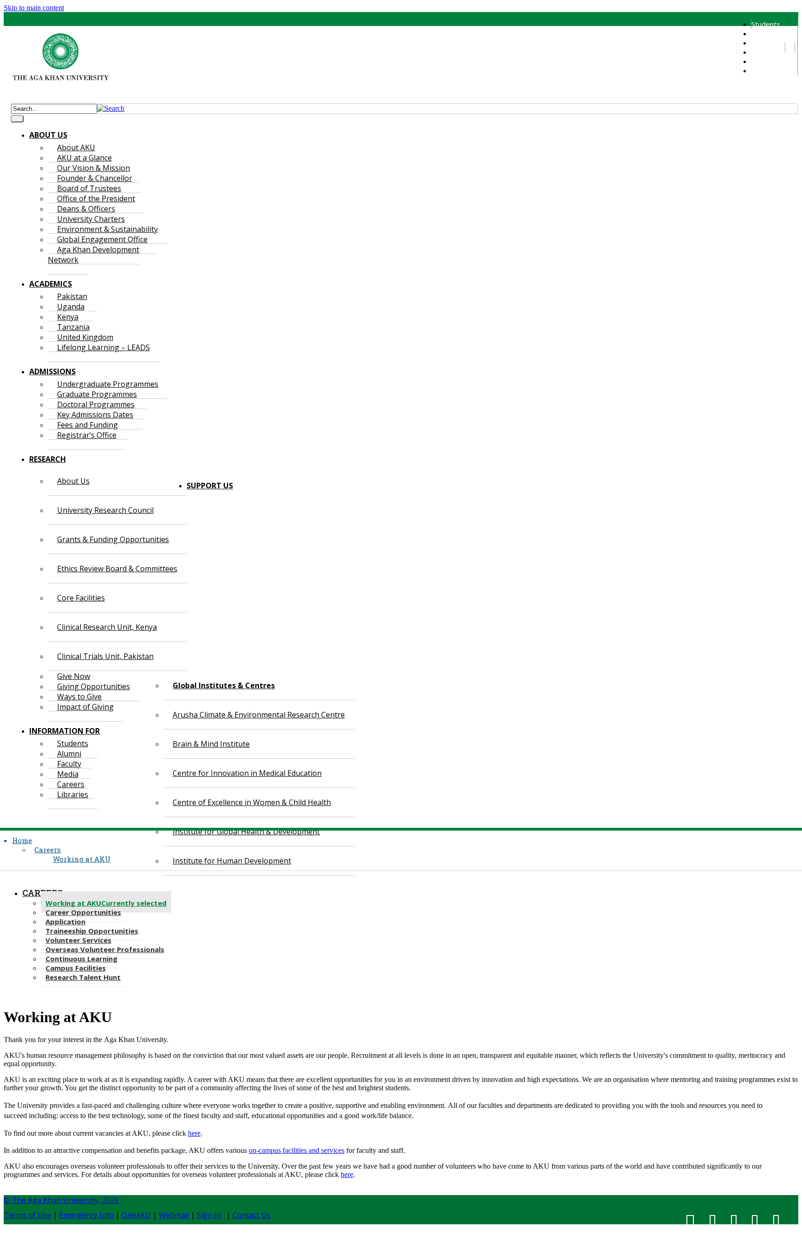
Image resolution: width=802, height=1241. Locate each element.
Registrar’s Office (86, 435)
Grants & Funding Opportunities (113, 539)
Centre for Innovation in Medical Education (247, 773)
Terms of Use (27, 1215)
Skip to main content (34, 8)
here (194, 1133)
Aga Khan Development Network (93, 254)
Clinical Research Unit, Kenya (107, 627)
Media (760, 52)
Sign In (209, 1215)
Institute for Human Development (232, 861)
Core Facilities (81, 598)
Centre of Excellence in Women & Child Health (252, 802)
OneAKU (136, 1215)
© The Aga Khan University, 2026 (61, 1200)
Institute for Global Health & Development (246, 831)
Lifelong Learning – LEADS (103, 347)
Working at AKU (81, 859)
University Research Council (105, 510)
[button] (110, 108)
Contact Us (252, 1215)
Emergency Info (86, 1215)
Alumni (761, 33)
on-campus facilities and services (296, 1150)
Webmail (174, 1215)
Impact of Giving (85, 707)
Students (765, 24)
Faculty (762, 42)
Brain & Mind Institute (211, 744)
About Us (73, 481)
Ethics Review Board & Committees (117, 568)
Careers (763, 61)
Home (22, 840)
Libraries (765, 70)
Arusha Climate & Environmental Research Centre (259, 715)
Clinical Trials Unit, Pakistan (105, 656)
